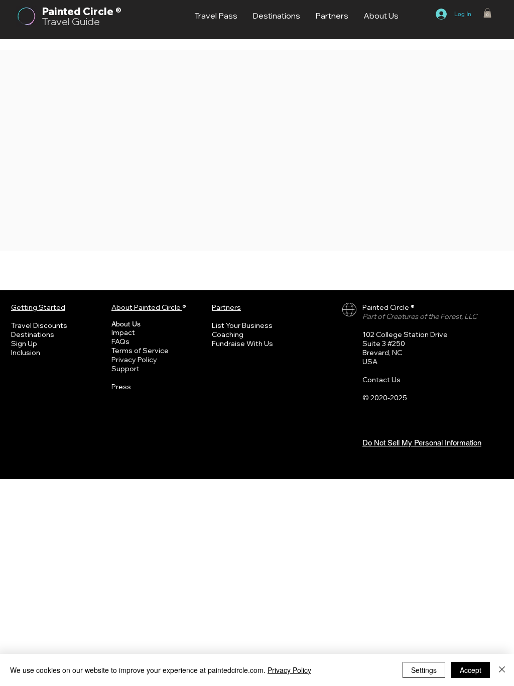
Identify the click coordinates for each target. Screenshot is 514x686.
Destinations (32, 334)
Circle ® (102, 11)
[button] (487, 13)
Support (125, 368)
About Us (126, 324)
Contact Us (381, 379)
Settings (424, 670)
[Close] (502, 670)
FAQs (120, 341)
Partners (226, 307)
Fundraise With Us (242, 343)
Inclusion (25, 352)
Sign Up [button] (24, 343)
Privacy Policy (134, 359)
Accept (470, 670)
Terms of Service (140, 350)
